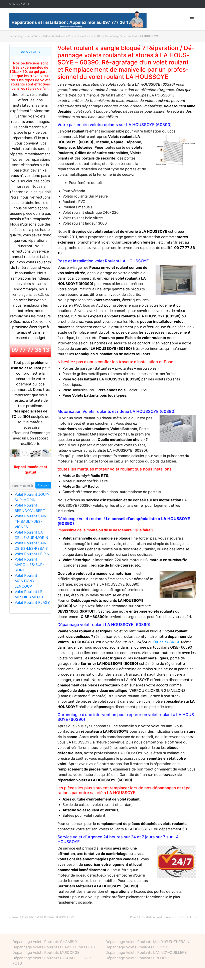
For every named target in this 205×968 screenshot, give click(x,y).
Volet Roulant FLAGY (32, 602)
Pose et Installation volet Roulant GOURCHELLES (162, 917)
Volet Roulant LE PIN (32, 554)
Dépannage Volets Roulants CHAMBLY (44, 942)
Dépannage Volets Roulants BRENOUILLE (141, 958)
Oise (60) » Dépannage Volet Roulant (114, 36)
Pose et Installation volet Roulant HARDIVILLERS (42, 917)
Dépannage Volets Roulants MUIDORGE (45, 952)
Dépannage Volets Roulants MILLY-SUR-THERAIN (147, 942)
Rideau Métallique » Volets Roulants (65, 36)
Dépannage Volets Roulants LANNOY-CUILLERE (146, 952)
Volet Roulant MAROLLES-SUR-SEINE (29, 564)
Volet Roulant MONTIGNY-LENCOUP (26, 580)
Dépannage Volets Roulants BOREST (137, 947)
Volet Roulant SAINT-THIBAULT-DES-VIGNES (32, 521)
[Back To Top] (195, 958)
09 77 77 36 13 (20, 3)
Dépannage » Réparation (24, 36)
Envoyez (43, 485)
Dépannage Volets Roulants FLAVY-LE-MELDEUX (54, 947)
